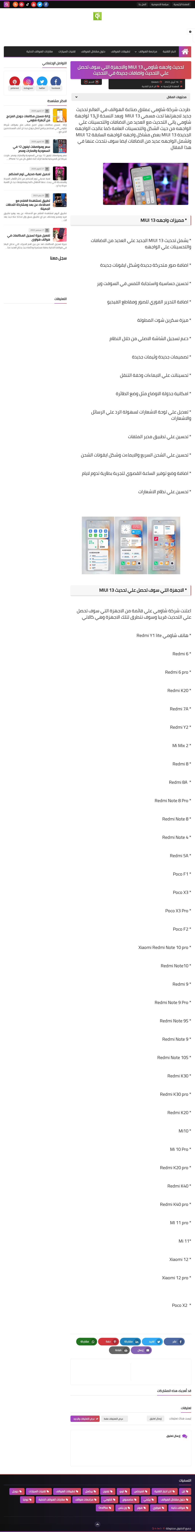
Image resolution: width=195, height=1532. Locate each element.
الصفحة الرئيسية (181, 4)
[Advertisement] (97, 32)
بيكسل (89, 1491)
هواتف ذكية (178, 1507)
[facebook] (46, 4)
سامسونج (127, 1499)
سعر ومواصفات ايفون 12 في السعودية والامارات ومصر (31, 149)
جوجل (15, 1491)
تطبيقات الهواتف (120, 51)
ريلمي (147, 1499)
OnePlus (103, 1507)
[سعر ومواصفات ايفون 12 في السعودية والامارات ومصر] (60, 146)
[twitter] (39, 4)
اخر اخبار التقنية (149, 86)
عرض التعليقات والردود (84, 1419)
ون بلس (122, 1507)
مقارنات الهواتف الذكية (39, 51)
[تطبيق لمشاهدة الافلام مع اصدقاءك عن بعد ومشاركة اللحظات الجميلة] (60, 200)
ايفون (106, 1491)
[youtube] (33, 4)
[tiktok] (27, 4)
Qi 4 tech (157, 1528)
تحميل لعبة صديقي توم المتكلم (29, 174)
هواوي (157, 1507)
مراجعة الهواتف (148, 51)
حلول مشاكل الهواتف (93, 51)
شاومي (108, 1499)
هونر (140, 1507)
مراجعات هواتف (84, 1499)
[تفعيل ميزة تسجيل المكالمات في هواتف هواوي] (60, 235)
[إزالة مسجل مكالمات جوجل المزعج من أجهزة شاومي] (60, 115)
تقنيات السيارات (66, 51)
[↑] (97, 1524)
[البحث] (7, 4)
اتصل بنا (142, 4)
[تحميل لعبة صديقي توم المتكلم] (60, 173)
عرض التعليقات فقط (113, 1419)
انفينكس (139, 1491)
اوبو (122, 1491)
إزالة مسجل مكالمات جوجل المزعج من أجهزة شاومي (28, 118)
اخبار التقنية (169, 51)
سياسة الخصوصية (160, 4)
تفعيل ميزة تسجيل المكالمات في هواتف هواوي (28, 237)
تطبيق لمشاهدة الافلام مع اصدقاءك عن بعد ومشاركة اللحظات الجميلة (28, 204)
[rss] (15, 4)
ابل (183, 1491)
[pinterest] (21, 4)
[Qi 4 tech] (97, 16)
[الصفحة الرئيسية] (185, 51)
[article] (102, 1372)
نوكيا (25, 1499)
